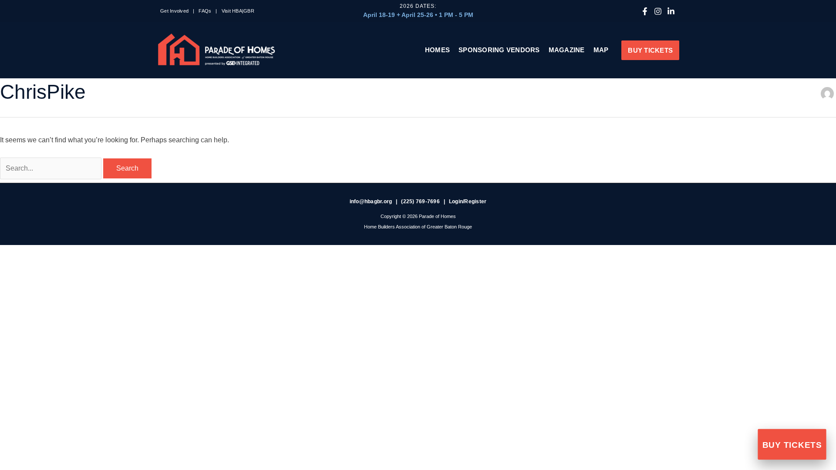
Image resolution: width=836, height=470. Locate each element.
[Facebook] (645, 11)
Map (601, 50)
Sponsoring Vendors (499, 50)
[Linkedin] (671, 11)
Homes (437, 50)
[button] (650, 50)
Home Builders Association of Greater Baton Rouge (418, 226)
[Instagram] (658, 11)
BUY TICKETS (792, 445)
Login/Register (468, 201)
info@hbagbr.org (371, 201)
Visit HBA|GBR (238, 10)
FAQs (205, 10)
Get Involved (174, 10)
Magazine (567, 50)
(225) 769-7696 (420, 201)
